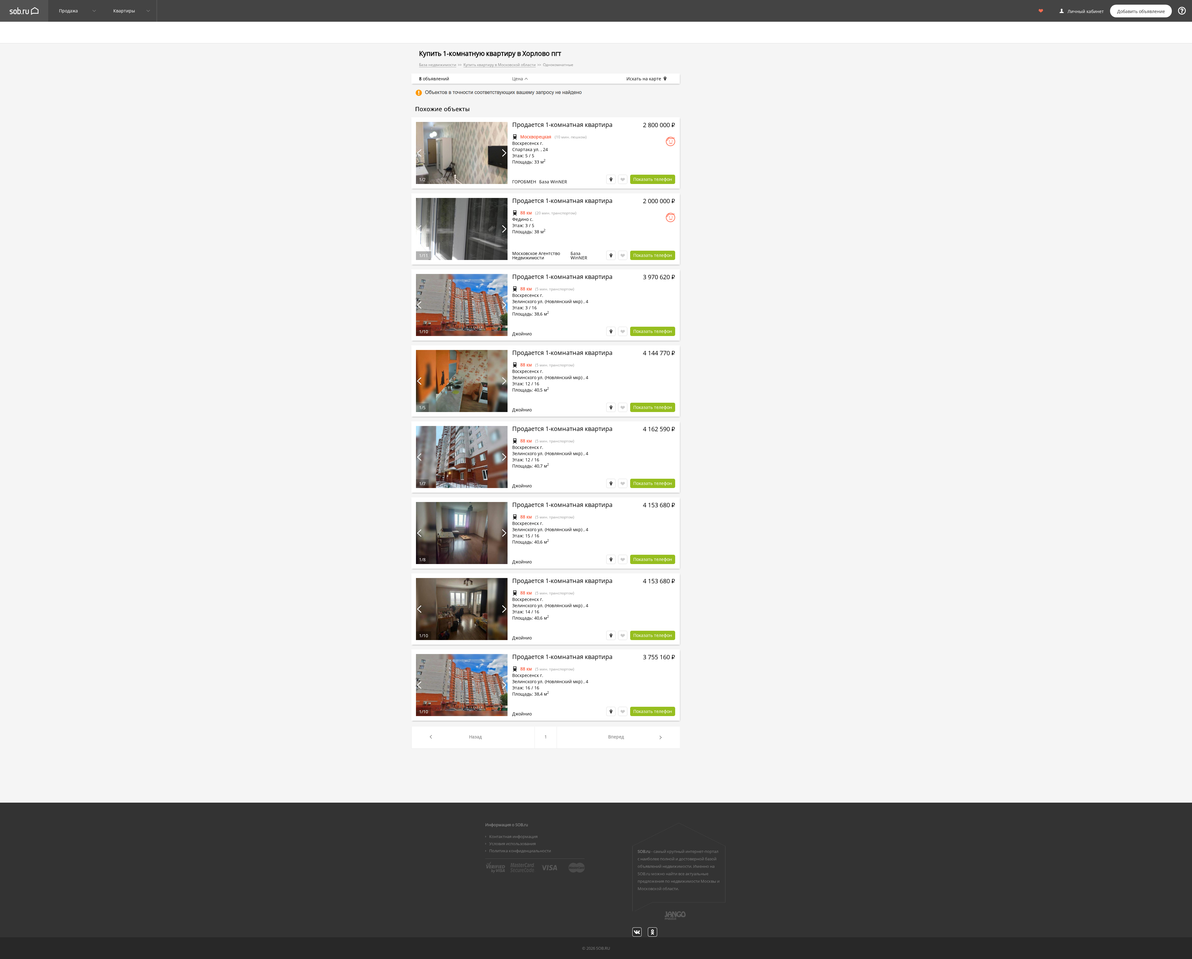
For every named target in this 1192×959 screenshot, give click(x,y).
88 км (526, 213)
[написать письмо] (663, 919)
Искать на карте (643, 79)
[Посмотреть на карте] (611, 179)
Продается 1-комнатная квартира (562, 125)
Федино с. (522, 219)
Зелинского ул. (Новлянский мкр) (547, 301)
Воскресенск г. (527, 143)
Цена (517, 79)
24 (545, 149)
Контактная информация (513, 836)
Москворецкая (535, 137)
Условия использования (512, 843)
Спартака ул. (526, 149)
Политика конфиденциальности (520, 851)
